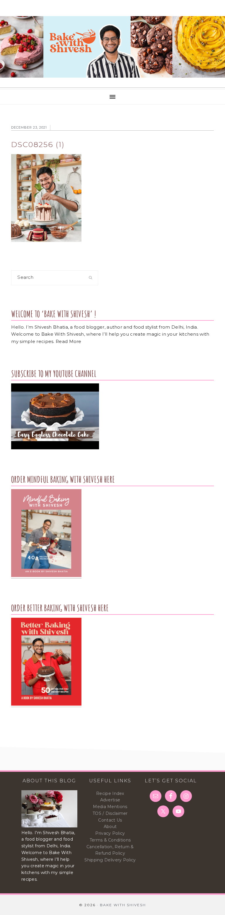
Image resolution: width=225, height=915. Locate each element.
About (110, 826)
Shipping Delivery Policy (110, 860)
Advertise (110, 800)
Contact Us (110, 820)
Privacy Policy (110, 833)
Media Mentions (110, 806)
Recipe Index (110, 793)
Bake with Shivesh (112, 47)
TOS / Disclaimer (110, 813)
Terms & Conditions (110, 840)
